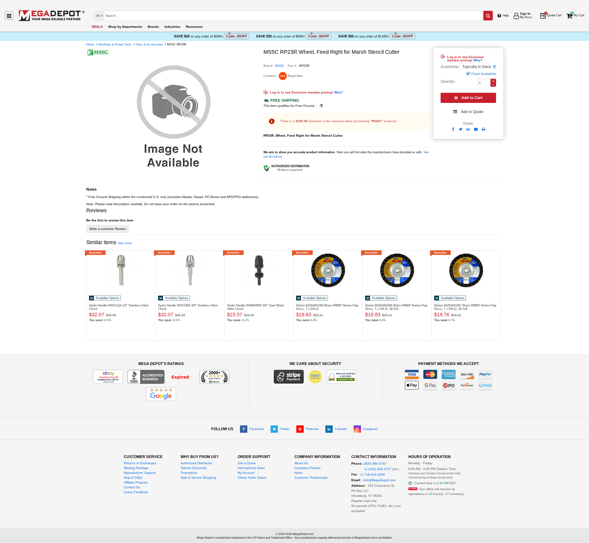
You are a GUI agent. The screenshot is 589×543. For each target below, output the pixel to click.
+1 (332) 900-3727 (377, 469)
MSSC (279, 66)
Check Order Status (252, 477)
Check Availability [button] (483, 74)
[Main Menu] (9, 15)
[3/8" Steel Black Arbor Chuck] (259, 270)
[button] (494, 67)
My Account (246, 473)
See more (125, 243)
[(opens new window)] (173, 172)
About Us (301, 463)
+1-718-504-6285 (372, 474)
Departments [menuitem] (125, 26)
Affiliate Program (136, 482)
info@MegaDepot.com (379, 480)
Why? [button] (478, 60)
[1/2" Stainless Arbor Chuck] (121, 270)
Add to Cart (471, 98)
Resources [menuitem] (194, 26)
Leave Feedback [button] (136, 492)
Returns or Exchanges (140, 463)
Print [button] (483, 129)
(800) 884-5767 (375, 463)
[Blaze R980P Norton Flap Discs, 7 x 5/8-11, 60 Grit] (466, 270)
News (298, 473)
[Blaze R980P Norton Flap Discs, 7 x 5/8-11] (328, 270)
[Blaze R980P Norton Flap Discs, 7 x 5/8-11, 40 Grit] (397, 270)
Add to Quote (472, 112)
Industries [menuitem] (172, 26)
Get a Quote (247, 463)
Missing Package (136, 468)
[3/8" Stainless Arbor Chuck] (190, 270)
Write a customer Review (107, 229)
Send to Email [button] (476, 129)
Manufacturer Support (140, 473)
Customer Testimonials (311, 477)
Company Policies (307, 468)
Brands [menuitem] (153, 26)
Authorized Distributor (196, 463)
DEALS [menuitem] (97, 26)
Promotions (189, 473)
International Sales (251, 468)
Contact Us (132, 487)
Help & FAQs (133, 477)
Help (506, 15)
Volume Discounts (194, 468)
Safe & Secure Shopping (198, 477)
